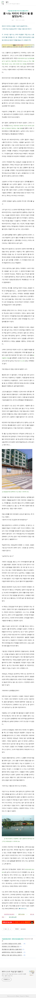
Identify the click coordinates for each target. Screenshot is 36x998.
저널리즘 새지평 (6, 939)
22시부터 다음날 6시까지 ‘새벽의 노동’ (12, 943)
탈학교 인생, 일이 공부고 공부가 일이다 (12, 955)
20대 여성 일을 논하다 (18, 939)
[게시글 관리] (10, 929)
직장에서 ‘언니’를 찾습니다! (10, 946)
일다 (7, 2)
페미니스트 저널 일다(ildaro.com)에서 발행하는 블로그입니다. (14, 974)
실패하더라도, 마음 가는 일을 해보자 (12, 952)
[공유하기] (8, 929)
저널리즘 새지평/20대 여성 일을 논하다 (18, 10)
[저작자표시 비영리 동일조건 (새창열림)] (23, 929)
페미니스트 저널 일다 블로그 (12, 971)
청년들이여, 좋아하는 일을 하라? (12, 949)
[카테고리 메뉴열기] (33, 2)
